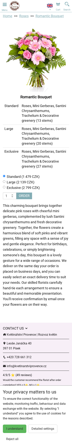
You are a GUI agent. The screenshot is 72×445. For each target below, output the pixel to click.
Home (7, 16)
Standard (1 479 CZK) (23, 177)
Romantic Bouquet (50, 16)
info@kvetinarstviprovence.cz (26, 366)
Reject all (12, 439)
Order (24, 196)
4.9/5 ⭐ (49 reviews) (17, 375)
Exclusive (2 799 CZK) (23, 188)
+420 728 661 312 (18, 357)
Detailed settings (42, 428)
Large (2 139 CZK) (20, 182)
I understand (14, 428)
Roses (24, 16)
